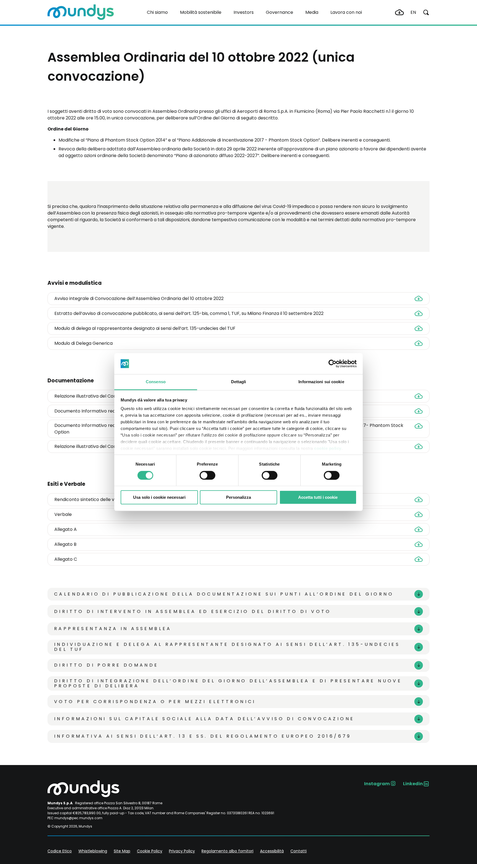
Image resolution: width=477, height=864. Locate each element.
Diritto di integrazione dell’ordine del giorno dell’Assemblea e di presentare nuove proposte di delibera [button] (228, 683)
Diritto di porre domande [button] (106, 665)
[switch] (207, 475)
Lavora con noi (346, 12)
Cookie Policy (149, 851)
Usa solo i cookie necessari (159, 497)
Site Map (122, 851)
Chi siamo (157, 12)
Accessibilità (272, 851)
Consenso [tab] (156, 382)
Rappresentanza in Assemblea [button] (113, 628)
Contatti (298, 851)
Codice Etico (59, 851)
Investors (244, 12)
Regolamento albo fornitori (227, 851)
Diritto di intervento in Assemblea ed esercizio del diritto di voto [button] (192, 611)
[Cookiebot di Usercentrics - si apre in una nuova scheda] (332, 363)
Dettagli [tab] (238, 382)
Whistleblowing (92, 851)
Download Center (399, 12)
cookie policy (327, 448)
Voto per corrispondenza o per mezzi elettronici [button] (155, 701)
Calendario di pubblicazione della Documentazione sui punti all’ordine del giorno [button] (224, 594)
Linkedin (413, 784)
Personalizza (238, 497)
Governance (279, 12)
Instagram (377, 784)
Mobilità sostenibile (200, 12)
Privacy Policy (182, 851)
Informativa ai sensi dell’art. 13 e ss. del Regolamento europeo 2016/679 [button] (202, 736)
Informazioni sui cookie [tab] (321, 382)
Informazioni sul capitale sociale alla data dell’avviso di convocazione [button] (204, 719)
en (413, 12)
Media (311, 12)
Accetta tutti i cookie (318, 497)
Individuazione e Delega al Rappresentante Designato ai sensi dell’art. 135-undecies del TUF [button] (227, 647)
